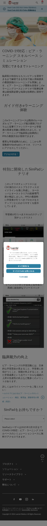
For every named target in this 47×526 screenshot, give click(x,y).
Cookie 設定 (23, 277)
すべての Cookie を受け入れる (23, 271)
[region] (23, 263)
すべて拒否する (23, 266)
